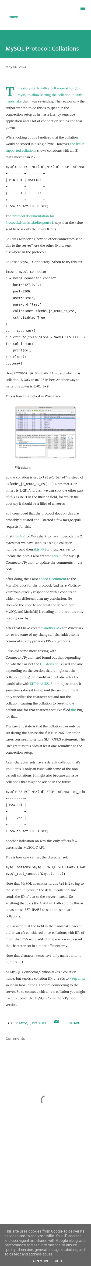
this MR (19, 536)
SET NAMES (39, 684)
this (73, 710)
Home (13, 17)
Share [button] (74, 1023)
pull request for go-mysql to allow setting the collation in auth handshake (44, 94)
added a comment (52, 579)
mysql (24, 1023)
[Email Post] (56, 1023)
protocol (40, 1023)
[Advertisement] (45, 1197)
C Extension (49, 664)
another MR (52, 628)
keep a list (77, 978)
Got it (58, 1261)
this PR (39, 549)
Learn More (39, 1261)
